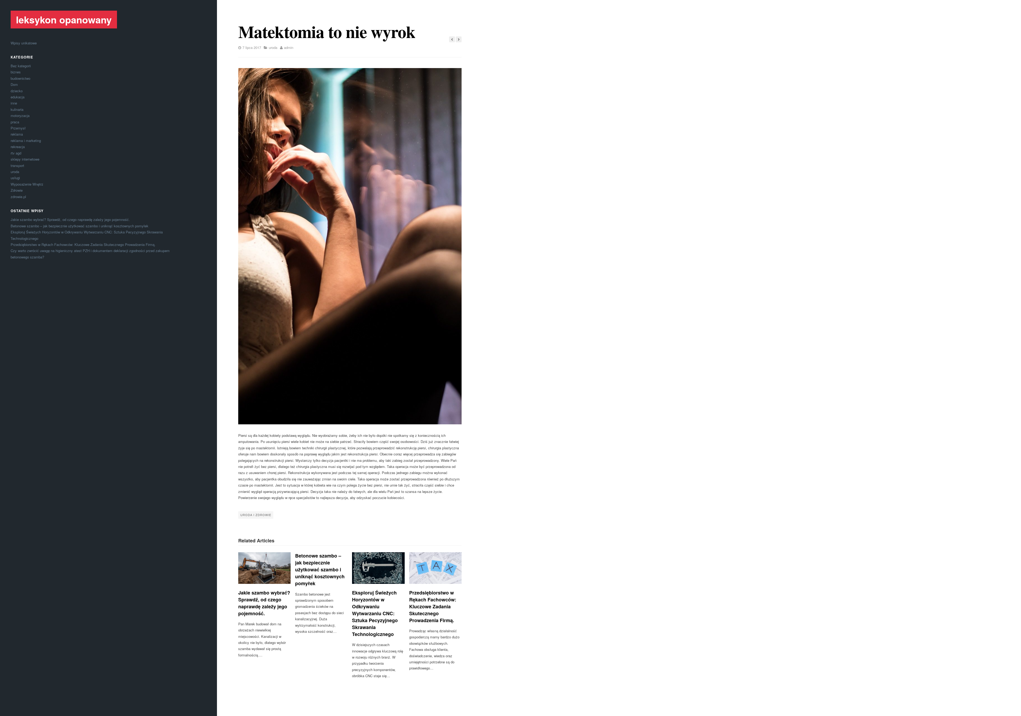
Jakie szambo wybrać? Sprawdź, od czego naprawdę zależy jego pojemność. (70, 219)
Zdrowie (17, 190)
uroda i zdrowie (255, 515)
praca (15, 121)
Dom (14, 84)
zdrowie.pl (18, 196)
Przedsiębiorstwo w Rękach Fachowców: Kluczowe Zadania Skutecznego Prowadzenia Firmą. (83, 244)
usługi (15, 177)
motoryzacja (20, 115)
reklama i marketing (26, 140)
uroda (15, 171)
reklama (17, 134)
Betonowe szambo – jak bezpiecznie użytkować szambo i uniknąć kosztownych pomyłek (79, 225)
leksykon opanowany (64, 19)
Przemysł (18, 128)
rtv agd (16, 153)
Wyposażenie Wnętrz (27, 184)
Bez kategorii (21, 65)
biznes (16, 71)
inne (14, 103)
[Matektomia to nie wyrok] (350, 246)
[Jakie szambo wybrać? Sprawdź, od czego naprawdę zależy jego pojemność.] (264, 568)
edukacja (17, 96)
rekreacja (18, 146)
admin (288, 47)
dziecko (17, 90)
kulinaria (17, 109)
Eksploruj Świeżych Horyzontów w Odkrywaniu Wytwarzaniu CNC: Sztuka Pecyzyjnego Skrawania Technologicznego (375, 613)
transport (17, 165)
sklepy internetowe (25, 159)
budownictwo (20, 78)
